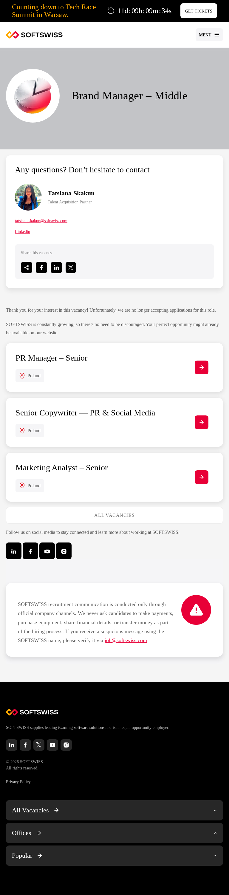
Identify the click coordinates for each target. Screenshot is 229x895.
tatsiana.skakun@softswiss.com (41, 221)
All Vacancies (114, 515)
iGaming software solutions (81, 727)
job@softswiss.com (126, 640)
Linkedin (22, 231)
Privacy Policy (18, 782)
